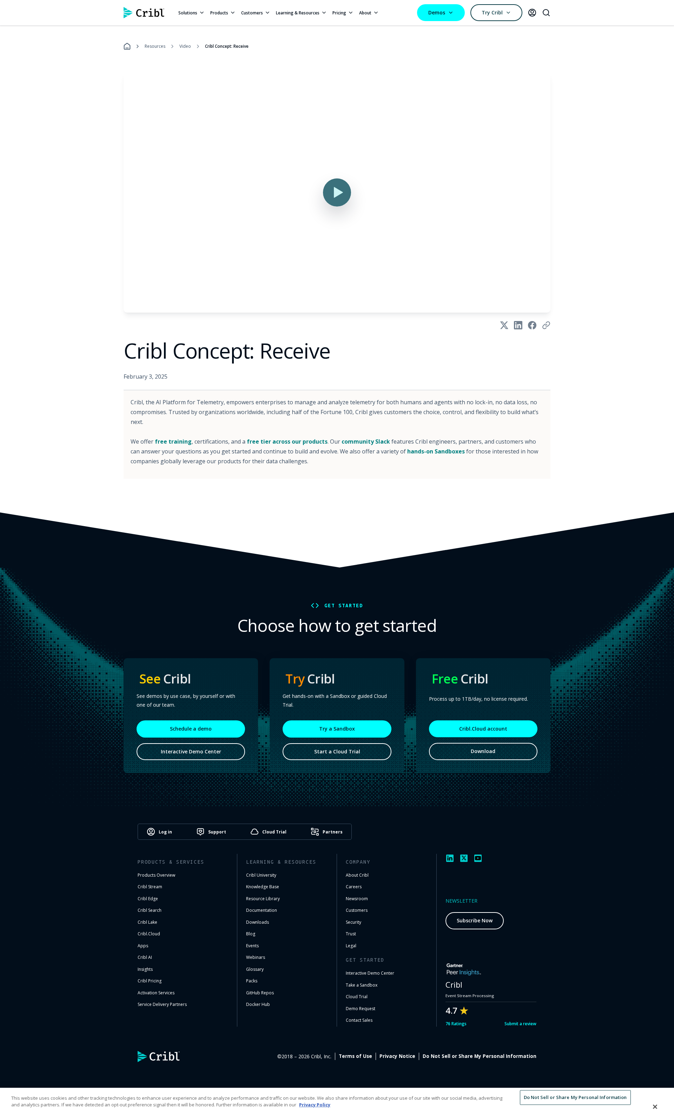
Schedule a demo (191, 728)
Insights (145, 969)
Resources (155, 46)
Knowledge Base (262, 887)
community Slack (366, 441)
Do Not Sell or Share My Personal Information (479, 1056)
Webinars (255, 957)
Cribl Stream (150, 887)
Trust (351, 934)
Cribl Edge (148, 899)
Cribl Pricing (149, 981)
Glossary (255, 969)
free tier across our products (287, 441)
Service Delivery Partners (162, 1004)
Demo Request (360, 1009)
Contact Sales (359, 1020)
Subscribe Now (475, 920)
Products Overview (156, 875)
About (365, 13)
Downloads (257, 922)
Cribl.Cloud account (483, 728)
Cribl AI (145, 957)
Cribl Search (149, 910)
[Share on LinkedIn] (518, 325)
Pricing (339, 13)
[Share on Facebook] (532, 325)
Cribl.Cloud (149, 934)
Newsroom (357, 899)
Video (185, 46)
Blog (250, 934)
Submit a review (520, 1024)
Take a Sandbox (361, 985)
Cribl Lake (147, 922)
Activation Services (156, 993)
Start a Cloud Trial (337, 751)
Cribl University (261, 875)
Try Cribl (492, 12)
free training (173, 441)
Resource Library (263, 899)
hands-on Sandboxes (436, 451)
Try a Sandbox (337, 728)
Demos (436, 12)
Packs (251, 981)
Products (219, 13)
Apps (143, 946)
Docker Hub (258, 1004)
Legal (351, 946)
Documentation (261, 910)
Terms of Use (355, 1056)
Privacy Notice (397, 1056)
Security (353, 922)
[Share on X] (504, 325)
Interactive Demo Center (191, 751)
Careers (354, 887)
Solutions (187, 13)
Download (483, 751)
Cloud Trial (357, 997)
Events (252, 946)
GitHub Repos (260, 993)
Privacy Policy (314, 1104)
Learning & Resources (297, 13)
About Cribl (357, 875)
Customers (252, 13)
